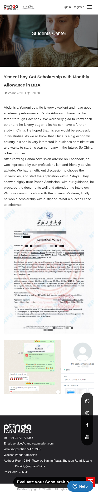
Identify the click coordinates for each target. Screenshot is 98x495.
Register (78, 7)
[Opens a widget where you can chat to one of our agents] (80, 487)
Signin (67, 7)
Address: (9, 460)
